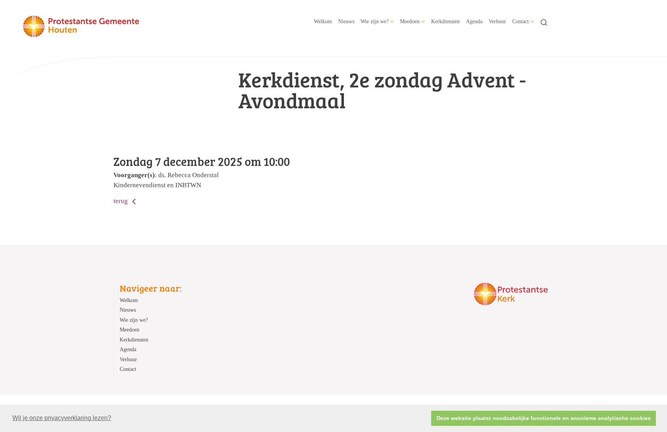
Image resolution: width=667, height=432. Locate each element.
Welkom (323, 21)
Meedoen (410, 21)
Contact (520, 21)
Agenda (474, 21)
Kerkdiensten (445, 21)
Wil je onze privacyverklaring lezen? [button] (61, 418)
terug (121, 201)
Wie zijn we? (375, 21)
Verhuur (497, 21)
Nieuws (346, 21)
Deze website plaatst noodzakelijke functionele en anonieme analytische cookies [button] (544, 418)
